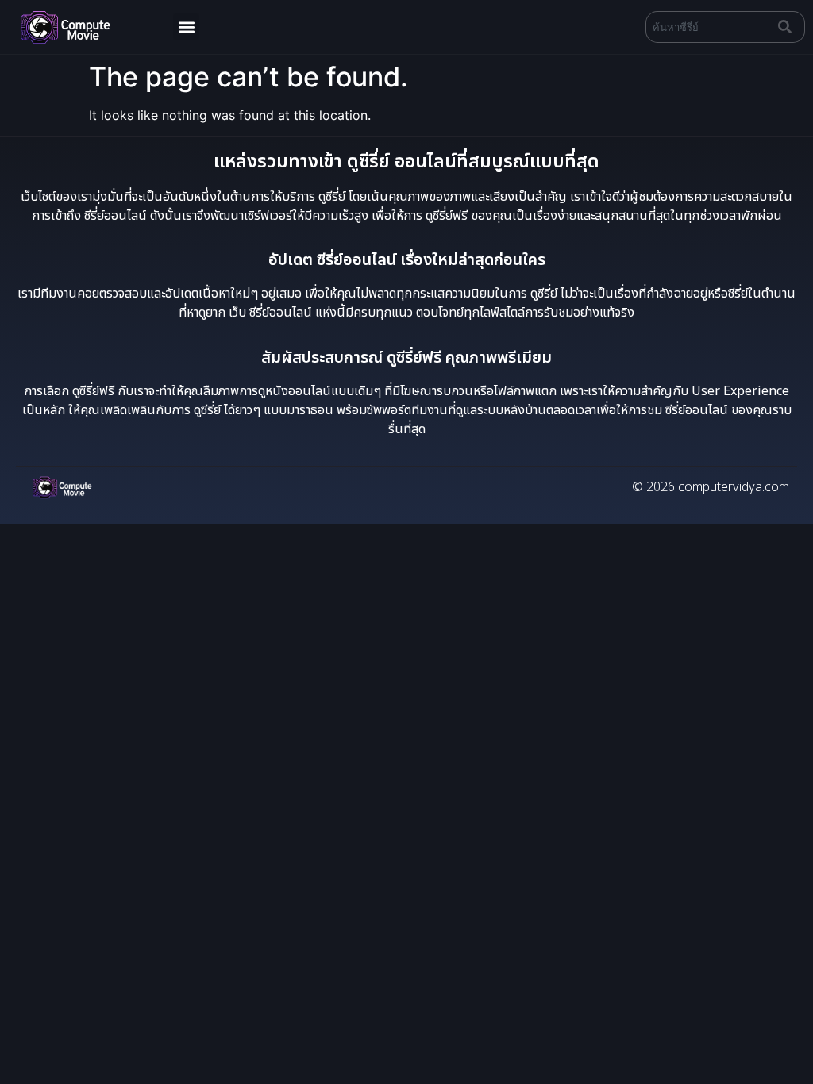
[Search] (788, 27)
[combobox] (708, 27)
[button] (186, 26)
